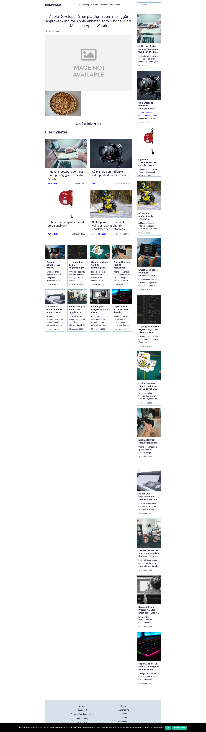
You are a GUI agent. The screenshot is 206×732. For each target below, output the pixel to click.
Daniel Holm (53, 183)
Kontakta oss (114, 5)
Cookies (103, 5)
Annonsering (83, 5)
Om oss (94, 5)
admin (95, 183)
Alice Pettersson (99, 234)
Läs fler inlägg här (88, 123)
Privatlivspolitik (179, 727)
